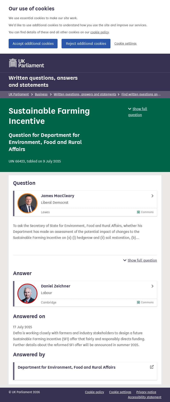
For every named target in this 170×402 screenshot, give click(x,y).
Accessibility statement (144, 397)
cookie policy (99, 32)
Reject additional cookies (86, 44)
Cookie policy (94, 392)
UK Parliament (19, 94)
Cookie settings (125, 43)
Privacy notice (146, 392)
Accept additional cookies (33, 44)
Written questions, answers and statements (43, 81)
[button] (144, 112)
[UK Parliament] (27, 63)
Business (41, 94)
